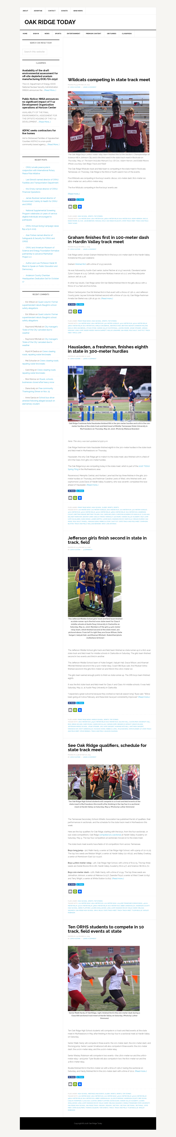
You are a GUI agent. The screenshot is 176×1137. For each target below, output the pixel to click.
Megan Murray (139, 519)
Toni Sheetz (103, 1108)
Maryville (128, 519)
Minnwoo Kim (73, 729)
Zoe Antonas (111, 524)
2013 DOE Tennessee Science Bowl (130, 903)
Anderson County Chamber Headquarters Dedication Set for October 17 (40, 278)
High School (82, 216)
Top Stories (98, 216)
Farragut (109, 517)
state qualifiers (78, 1108)
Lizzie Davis (107, 519)
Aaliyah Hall (124, 722)
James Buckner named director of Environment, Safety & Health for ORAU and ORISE (39, 201)
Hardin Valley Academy (131, 517)
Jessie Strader (135, 328)
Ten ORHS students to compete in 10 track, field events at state (106, 929)
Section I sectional (127, 1105)
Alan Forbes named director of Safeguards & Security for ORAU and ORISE (38, 238)
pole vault (133, 330)
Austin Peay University (138, 722)
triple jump (76, 333)
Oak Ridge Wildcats (113, 221)
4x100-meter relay (140, 323)
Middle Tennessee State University (136, 1103)
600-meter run (132, 512)
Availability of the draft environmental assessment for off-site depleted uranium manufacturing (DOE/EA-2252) (40, 75)
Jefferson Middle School (77, 726)
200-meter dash (110, 903)
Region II (109, 1105)
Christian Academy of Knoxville (128, 514)
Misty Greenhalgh (86, 729)
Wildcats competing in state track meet (109, 79)
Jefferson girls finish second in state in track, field (107, 540)
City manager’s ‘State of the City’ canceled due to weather (40, 330)
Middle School (97, 719)
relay (101, 910)
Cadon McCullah (99, 724)
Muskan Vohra (99, 729)
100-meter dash (84, 218)
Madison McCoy (118, 519)
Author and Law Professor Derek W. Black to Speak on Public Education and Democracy (39, 266)
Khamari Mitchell (122, 726)
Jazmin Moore (123, 328)
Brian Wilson (77, 724)
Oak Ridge (124, 330)
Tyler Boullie (137, 910)
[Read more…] (74, 194)
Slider (104, 507)
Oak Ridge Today (50, 22)
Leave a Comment (89, 87)
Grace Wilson (137, 724)
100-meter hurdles (98, 510)
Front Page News (84, 321)
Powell (85, 521)
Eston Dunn (114, 1101)
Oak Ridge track (92, 1105)
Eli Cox (80, 221)
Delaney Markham (75, 517)
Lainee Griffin (96, 519)
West (104, 524)
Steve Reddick (85, 731)
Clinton (94, 1101)
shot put (141, 330)
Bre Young (143, 1098)
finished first (80, 264)
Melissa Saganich (116, 1103)
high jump (144, 517)
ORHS (96, 910)
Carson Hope (112, 724)
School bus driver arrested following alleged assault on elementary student (38, 400)
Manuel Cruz (100, 221)
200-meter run (125, 510)
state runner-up (135, 729)
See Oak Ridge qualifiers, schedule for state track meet (107, 747)
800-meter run (125, 218)
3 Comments (87, 549)
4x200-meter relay (103, 512)
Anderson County (131, 1098)
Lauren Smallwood (98, 908)
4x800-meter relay (111, 218)
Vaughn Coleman (111, 731)
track (111, 1108)
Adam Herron (137, 218)
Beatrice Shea (115, 326)
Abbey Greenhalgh (127, 906)
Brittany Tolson (93, 514)
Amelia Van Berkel (102, 326)
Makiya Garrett (101, 330)
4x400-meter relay (98, 722)
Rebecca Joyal (111, 729)
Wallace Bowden (94, 524)
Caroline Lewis (110, 514)
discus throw (99, 517)
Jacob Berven (89, 221)
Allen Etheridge (117, 1098)
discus (145, 218)
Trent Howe (72, 223)
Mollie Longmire (113, 330)
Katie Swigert (109, 726)
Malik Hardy (132, 908)
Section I (116, 1105)
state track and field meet (129, 521)
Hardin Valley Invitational (107, 328)
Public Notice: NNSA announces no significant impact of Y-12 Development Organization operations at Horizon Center (40, 103)
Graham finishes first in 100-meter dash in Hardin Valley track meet (108, 239)
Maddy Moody (89, 330)
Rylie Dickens (123, 729)
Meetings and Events (96, 1094)
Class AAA (146, 514)
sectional (139, 1105)
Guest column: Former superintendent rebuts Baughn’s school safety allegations (40, 305)
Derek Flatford (84, 908)
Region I (102, 1105)
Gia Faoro (117, 517)
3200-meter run (126, 323)
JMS (101, 726)
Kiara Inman (85, 519)
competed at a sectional (110, 835)
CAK (101, 514)
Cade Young (87, 724)
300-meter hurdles (111, 323)
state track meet (128, 221)
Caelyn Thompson (75, 1101)
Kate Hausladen (74, 519)
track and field (142, 221)
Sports (90, 216)
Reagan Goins (93, 521)
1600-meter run (97, 218)
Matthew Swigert (137, 726)
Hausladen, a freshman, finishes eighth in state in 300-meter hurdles (108, 349)
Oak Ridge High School (84, 910)
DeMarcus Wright (124, 724)
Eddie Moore (72, 221)
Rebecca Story (105, 521)
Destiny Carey (88, 517)
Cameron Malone (141, 326)
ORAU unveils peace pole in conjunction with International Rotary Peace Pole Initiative (38, 170)
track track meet (124, 910)
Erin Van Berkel (80, 328)
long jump (79, 330)
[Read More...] (50, 90)
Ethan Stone (91, 328)
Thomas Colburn (92, 1108)
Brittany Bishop (128, 326)
